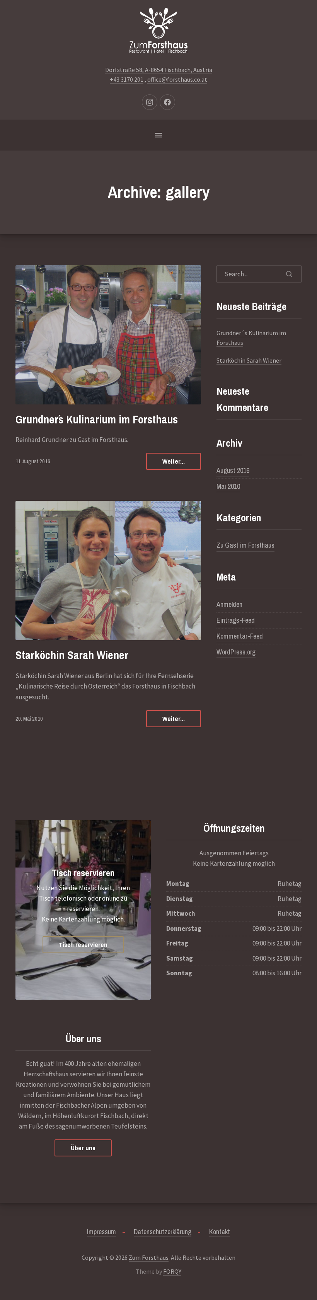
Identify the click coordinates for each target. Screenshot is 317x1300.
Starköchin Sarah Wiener (71, 655)
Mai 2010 (228, 486)
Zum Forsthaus (149, 1257)
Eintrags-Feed (235, 620)
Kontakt (219, 1232)
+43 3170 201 (126, 79)
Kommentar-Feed (239, 636)
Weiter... (173, 461)
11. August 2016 (32, 461)
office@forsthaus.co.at (177, 79)
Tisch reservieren (83, 873)
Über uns (83, 1147)
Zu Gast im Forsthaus (245, 545)
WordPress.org (236, 652)
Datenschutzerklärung (162, 1232)
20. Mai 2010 (29, 718)
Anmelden (229, 604)
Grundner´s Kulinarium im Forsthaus (96, 419)
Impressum (101, 1232)
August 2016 (232, 470)
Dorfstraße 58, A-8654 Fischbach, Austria (158, 70)
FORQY (172, 1271)
